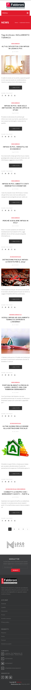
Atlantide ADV (25, 684)
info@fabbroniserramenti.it (13, 668)
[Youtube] (11, 677)
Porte (3, 636)
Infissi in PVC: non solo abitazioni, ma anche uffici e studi (15, 108)
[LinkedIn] (15, 95)
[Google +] (12, 95)
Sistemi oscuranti (6, 644)
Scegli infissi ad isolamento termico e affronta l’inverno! (15, 320)
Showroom (4, 611)
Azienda (3, 603)
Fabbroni (18, 682)
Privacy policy (5, 622)
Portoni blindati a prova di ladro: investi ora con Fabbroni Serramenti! (15, 387)
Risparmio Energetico (15, 314)
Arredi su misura (6, 618)
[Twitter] (5, 95)
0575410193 (8, 658)
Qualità (3, 607)
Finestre (3, 632)
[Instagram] (7, 677)
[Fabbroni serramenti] (15, 5)
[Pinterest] (8, 95)
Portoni (3, 640)
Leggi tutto (16, 87)
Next (27, 529)
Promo (3, 614)
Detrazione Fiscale (15, 256)
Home (16, 22)
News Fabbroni (15, 43)
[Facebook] (2, 95)
